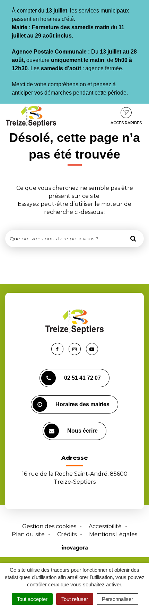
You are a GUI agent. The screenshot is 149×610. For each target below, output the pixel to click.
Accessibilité (105, 526)
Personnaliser (117, 599)
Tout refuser (74, 599)
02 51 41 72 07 (82, 378)
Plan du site (28, 534)
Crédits (67, 534)
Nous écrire (82, 431)
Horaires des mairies (82, 404)
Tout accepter (32, 599)
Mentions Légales (113, 534)
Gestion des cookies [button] (49, 526)
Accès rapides (126, 122)
